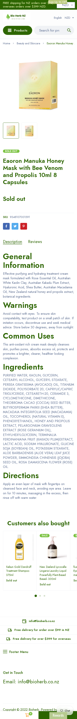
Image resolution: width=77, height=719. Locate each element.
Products (20, 30)
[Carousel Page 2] (40, 596)
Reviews (35, 241)
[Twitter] (15, 226)
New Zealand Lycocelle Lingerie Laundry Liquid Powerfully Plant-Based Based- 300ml (53, 573)
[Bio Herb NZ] (17, 18)
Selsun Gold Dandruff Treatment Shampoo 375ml (18, 571)
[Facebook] (6, 226)
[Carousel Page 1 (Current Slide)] (36, 596)
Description (12, 241)
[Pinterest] (23, 226)
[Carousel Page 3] (44, 596)
